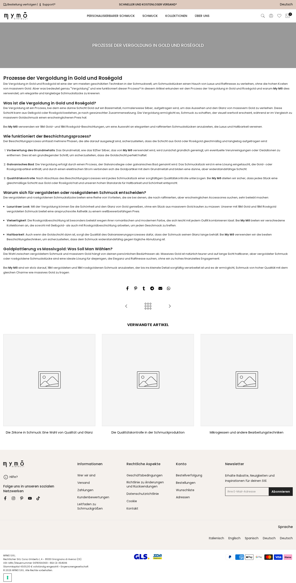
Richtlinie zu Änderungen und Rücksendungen (145, 484)
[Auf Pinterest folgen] (22, 498)
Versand (83, 483)
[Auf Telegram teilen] (152, 288)
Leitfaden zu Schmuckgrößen (90, 506)
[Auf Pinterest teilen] (136, 288)
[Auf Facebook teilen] (127, 288)
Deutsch (269, 538)
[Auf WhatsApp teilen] (169, 288)
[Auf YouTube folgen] (30, 498)
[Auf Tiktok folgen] (38, 498)
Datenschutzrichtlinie (143, 494)
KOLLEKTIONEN (176, 16)
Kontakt (132, 509)
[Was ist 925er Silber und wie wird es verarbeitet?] (126, 306)
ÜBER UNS (202, 16)
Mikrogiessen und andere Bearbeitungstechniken (246, 432)
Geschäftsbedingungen (145, 475)
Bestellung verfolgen (22, 4)
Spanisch (252, 538)
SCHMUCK (150, 16)
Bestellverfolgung (189, 475)
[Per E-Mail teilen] (160, 288)
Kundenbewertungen (93, 497)
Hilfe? (14, 477)
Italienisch (216, 538)
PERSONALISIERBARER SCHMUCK (111, 16)
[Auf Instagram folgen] (13, 498)
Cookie (132, 501)
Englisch (234, 538)
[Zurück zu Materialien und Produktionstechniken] (148, 306)
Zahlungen (85, 490)
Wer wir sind (86, 475)
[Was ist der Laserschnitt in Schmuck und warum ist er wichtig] (170, 306)
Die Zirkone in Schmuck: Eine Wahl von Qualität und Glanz (49, 432)
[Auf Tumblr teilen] (144, 288)
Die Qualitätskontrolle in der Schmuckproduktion (148, 432)
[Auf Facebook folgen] (5, 498)
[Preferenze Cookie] (7, 577)
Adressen (183, 497)
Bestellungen (185, 483)
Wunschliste (185, 490)
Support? (48, 4)
